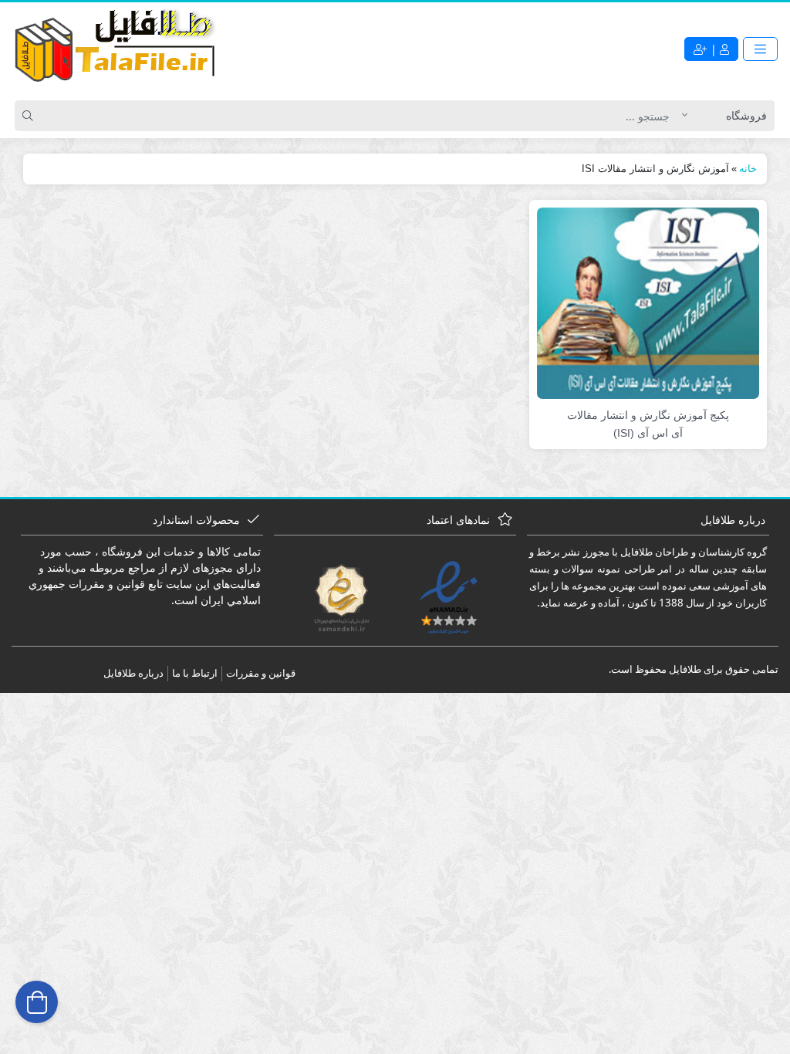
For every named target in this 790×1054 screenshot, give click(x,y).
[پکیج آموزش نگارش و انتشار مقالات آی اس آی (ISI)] (648, 302)
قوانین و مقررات (260, 673)
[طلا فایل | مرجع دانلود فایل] (116, 48)
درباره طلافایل (133, 673)
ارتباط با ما (195, 673)
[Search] (30, 115)
